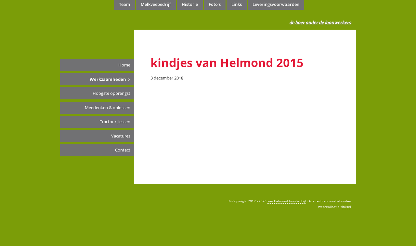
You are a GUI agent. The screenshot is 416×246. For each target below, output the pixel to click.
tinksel (346, 206)
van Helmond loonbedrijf (74, 26)
